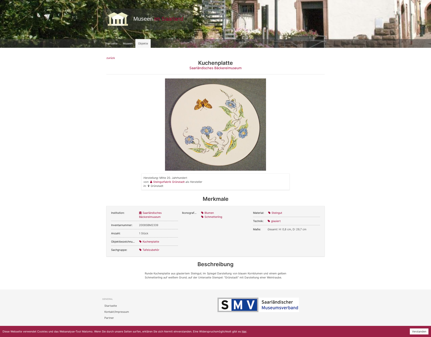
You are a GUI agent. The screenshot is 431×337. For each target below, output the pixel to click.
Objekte (143, 43)
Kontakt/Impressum (116, 311)
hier (244, 331)
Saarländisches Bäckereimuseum (215, 68)
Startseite (111, 43)
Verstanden (419, 331)
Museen (128, 43)
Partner (109, 317)
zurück (110, 58)
